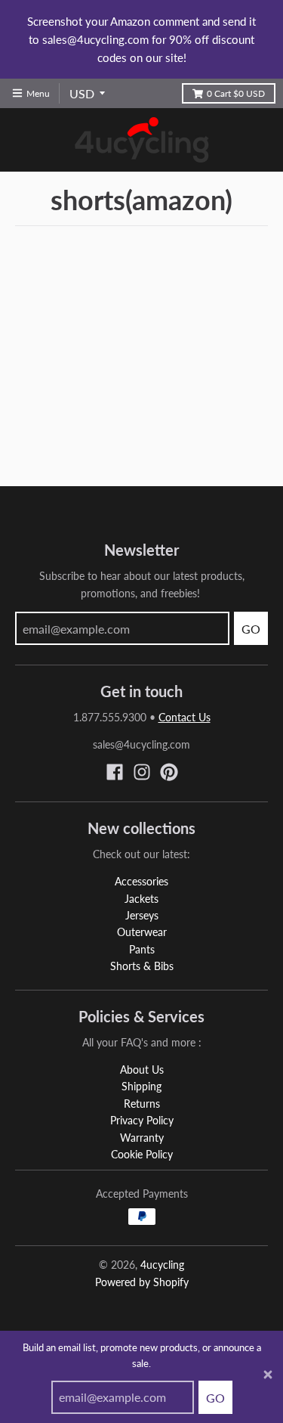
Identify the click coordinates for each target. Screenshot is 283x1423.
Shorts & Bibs (142, 966)
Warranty (142, 1137)
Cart (236, 93)
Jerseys (141, 915)
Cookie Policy (142, 1154)
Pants (142, 949)
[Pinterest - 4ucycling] (169, 772)
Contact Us (184, 717)
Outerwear (142, 931)
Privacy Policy (142, 1120)
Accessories (141, 881)
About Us (142, 1069)
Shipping (141, 1086)
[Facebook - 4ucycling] (115, 772)
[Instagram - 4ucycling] (142, 772)
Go (215, 1397)
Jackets (141, 898)
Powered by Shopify (142, 1282)
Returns (142, 1103)
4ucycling (162, 1264)
